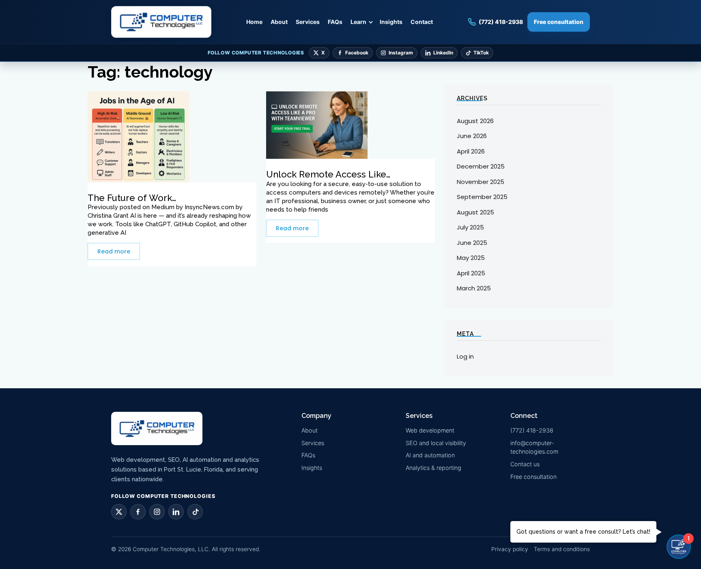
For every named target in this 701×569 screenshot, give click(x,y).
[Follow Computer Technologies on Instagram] (157, 511)
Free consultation (558, 21)
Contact (422, 21)
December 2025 (481, 166)
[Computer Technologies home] (161, 22)
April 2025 (471, 273)
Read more (113, 251)
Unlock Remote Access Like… (328, 174)
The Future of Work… (132, 198)
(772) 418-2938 (531, 430)
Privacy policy (509, 549)
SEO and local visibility (436, 442)
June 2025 (472, 242)
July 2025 (470, 227)
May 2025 (471, 257)
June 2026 (472, 136)
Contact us (525, 464)
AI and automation (430, 455)
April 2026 (471, 151)
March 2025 (474, 288)
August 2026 (475, 121)
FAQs (335, 21)
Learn (358, 21)
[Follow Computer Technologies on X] (119, 511)
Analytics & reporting (433, 467)
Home (254, 21)
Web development (430, 430)
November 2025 (480, 181)
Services (308, 21)
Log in (465, 356)
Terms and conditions (562, 549)
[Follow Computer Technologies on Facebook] (138, 511)
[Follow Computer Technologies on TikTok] (195, 511)
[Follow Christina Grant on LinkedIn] (176, 511)
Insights (391, 21)
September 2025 (482, 197)
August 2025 (475, 212)
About (279, 21)
